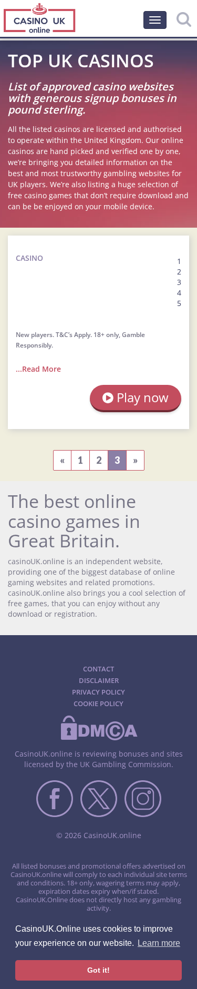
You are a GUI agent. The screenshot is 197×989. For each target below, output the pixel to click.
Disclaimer (99, 680)
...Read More (38, 369)
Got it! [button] (98, 970)
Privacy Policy (98, 692)
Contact (98, 669)
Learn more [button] (159, 943)
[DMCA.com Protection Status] (98, 738)
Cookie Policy (98, 703)
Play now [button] (141, 397)
